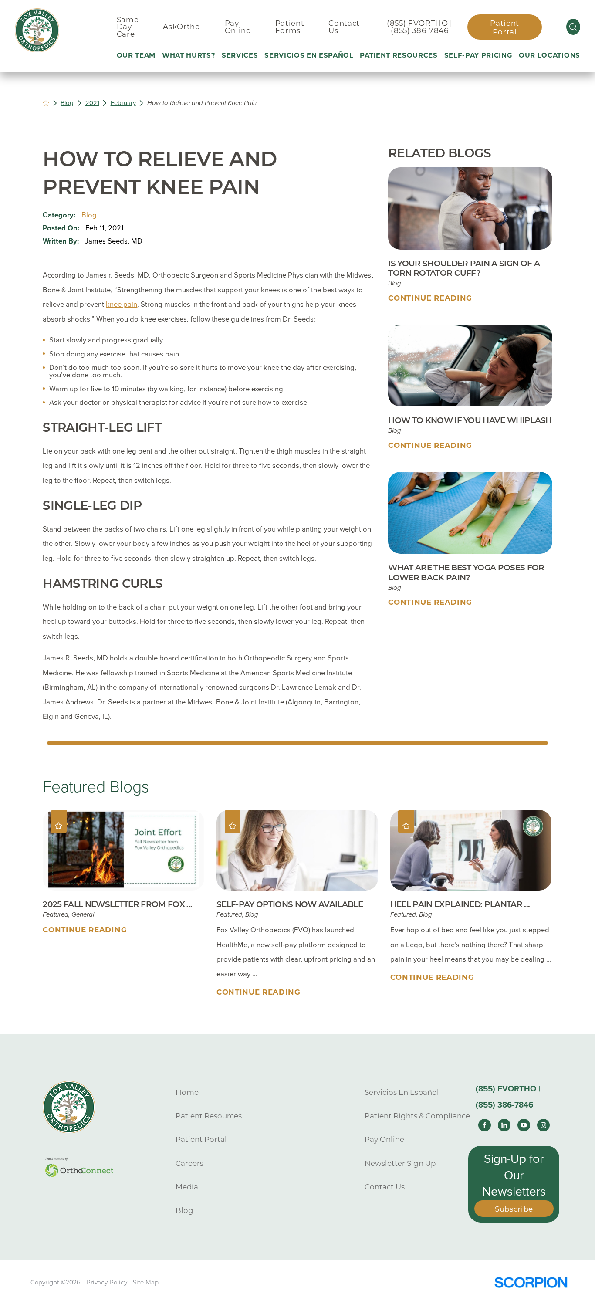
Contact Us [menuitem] (344, 27)
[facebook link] (484, 1125)
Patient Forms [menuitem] (289, 27)
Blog (67, 103)
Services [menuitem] (240, 55)
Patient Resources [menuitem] (398, 55)
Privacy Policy (106, 1282)
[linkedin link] (504, 1125)
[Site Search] (573, 27)
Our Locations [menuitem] (549, 55)
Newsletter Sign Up (400, 1163)
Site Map (146, 1282)
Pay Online (384, 1139)
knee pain (121, 304)
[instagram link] (543, 1125)
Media (187, 1186)
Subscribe (514, 1209)
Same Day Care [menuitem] (128, 27)
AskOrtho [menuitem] (181, 26)
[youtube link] (523, 1125)
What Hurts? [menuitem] (188, 55)
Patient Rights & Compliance (417, 1115)
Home (187, 1092)
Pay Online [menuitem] (238, 27)
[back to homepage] (46, 103)
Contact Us (385, 1186)
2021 (92, 103)
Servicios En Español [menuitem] (308, 55)
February (123, 103)
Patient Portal (504, 27)
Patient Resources (209, 1115)
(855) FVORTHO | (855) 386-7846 (420, 27)
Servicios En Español (402, 1092)
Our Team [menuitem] (136, 55)
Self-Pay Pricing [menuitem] (478, 55)
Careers (189, 1163)
